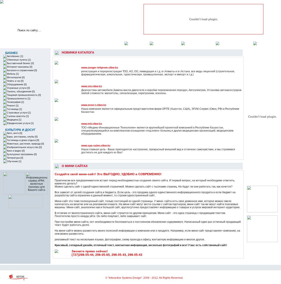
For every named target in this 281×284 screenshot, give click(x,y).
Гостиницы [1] (14, 109)
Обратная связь (165, 43)
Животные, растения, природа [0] (25, 143)
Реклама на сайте (198, 43)
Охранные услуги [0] (18, 88)
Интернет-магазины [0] (19, 66)
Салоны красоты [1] (18, 116)
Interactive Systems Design (125, 277)
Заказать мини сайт (234, 43)
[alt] (203, 18)
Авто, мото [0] (14, 133)
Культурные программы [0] (22, 154)
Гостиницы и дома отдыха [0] (23, 140)
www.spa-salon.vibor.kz (95, 145)
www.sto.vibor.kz (91, 86)
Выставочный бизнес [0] (20, 63)
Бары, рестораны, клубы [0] (22, 136)
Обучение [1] (14, 161)
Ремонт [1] (12, 105)
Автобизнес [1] (15, 56)
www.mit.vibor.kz (91, 123)
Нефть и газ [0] (15, 81)
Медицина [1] (14, 119)
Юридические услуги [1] (20, 123)
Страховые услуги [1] (19, 112)
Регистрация (267, 43)
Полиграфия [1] (15, 102)
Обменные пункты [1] (19, 59)
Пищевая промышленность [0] (24, 95)
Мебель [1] (13, 73)
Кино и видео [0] (16, 150)
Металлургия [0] (16, 77)
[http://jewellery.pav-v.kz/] (25, 207)
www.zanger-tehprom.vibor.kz (99, 67)
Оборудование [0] (17, 84)
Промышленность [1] (18, 98)
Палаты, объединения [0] (21, 91)
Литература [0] (15, 157)
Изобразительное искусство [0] (24, 147)
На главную (136, 43)
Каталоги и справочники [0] (22, 70)
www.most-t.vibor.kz (93, 105)
